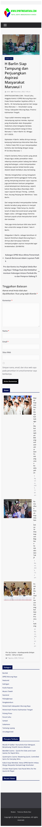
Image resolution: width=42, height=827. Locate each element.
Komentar (7, 300)
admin (8, 92)
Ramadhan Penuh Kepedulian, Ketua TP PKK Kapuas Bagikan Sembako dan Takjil (34, 529)
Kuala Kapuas (7, 688)
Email (5, 341)
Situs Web (6, 352)
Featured (5, 680)
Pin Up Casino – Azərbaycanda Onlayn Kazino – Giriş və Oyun (20, 653)
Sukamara (6, 724)
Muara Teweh (7, 691)
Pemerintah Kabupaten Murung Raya (16, 706)
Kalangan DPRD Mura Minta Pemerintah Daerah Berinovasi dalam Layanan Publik (22, 258)
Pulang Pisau (7, 713)
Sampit (5, 721)
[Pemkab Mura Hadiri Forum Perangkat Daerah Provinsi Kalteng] (18, 615)
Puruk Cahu (9, 58)
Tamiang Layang (8, 728)
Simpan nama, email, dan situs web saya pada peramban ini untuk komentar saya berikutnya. (19, 370)
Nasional (5, 695)
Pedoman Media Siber (24, 812)
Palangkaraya (7, 699)
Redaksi (13, 812)
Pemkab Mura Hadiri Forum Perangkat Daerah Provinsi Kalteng (34, 605)
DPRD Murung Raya (9, 677)
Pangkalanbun (7, 702)
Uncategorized (7, 732)
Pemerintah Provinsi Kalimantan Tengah (17, 710)
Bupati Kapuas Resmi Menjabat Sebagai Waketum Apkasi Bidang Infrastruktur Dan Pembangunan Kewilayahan (34, 435)
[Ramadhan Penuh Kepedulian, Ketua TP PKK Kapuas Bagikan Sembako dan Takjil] (18, 539)
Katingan (5, 684)
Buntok (5, 673)
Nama (5, 331)
